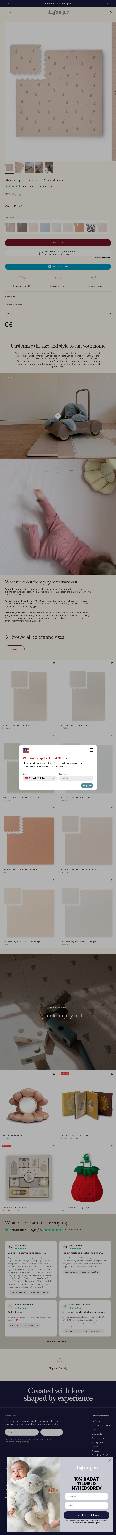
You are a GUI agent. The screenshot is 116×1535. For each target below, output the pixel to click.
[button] (91, 749)
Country (26, 774)
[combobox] (35, 778)
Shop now (87, 785)
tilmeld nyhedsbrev (86, 1515)
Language (63, 774)
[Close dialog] (109, 1460)
